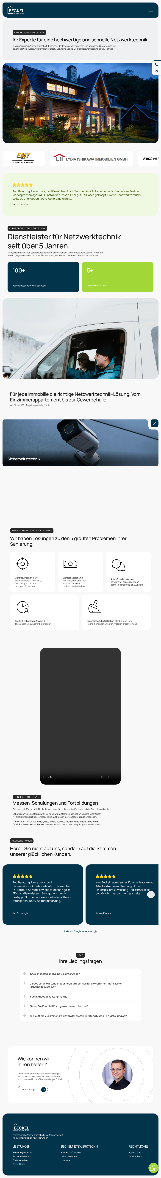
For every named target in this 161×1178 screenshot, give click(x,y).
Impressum (134, 1152)
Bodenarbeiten (20, 1160)
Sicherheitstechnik (22, 1156)
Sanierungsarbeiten (22, 1152)
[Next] (151, 894)
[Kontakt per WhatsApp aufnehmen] (153, 1168)
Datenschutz (135, 1156)
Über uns (65, 1160)
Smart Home (19, 1163)
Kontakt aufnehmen (71, 1152)
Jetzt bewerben (69, 1156)
